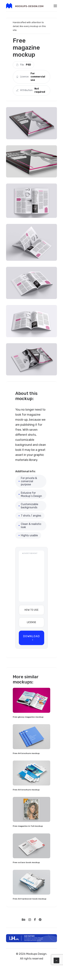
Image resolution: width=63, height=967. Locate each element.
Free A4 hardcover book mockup (29, 899)
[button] (55, 6)
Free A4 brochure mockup (26, 753)
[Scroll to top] (56, 960)
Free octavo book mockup (26, 862)
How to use (31, 610)
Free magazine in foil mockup (28, 826)
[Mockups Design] (24, 6)
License (31, 622)
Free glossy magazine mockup (28, 717)
